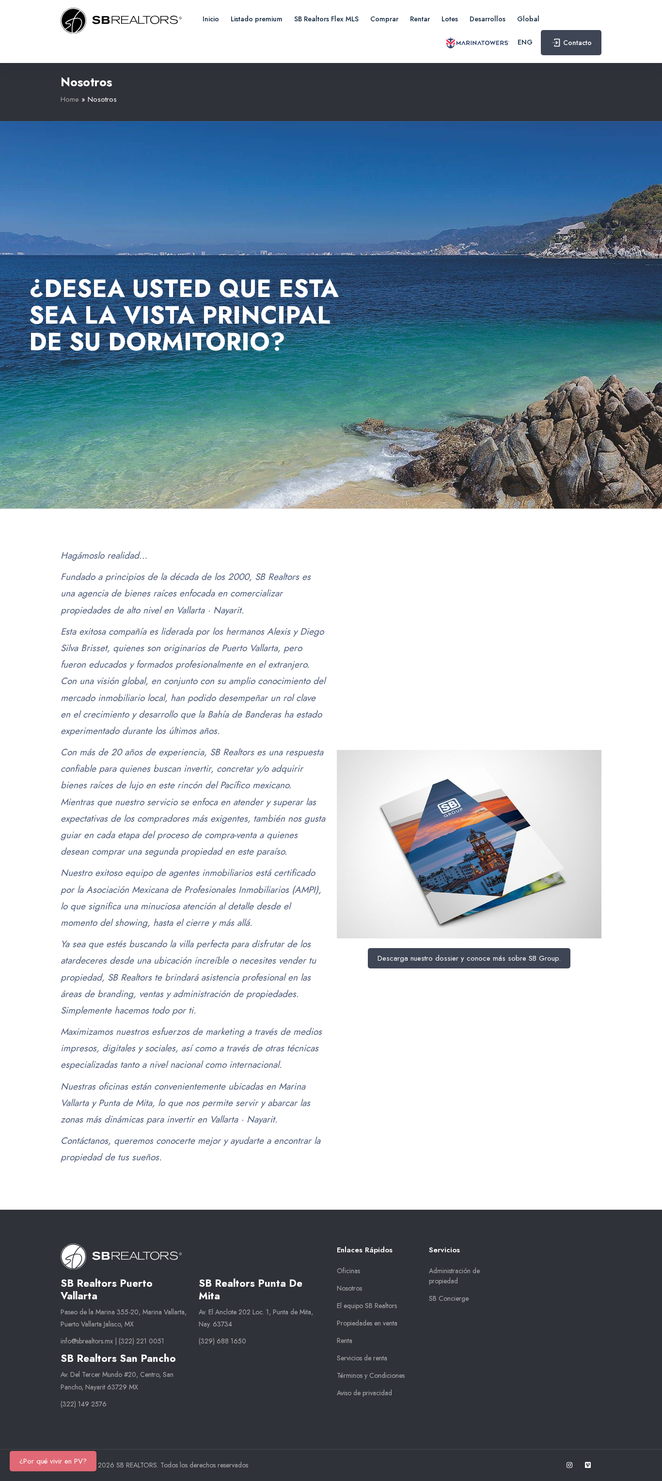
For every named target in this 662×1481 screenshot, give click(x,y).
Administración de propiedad (454, 1276)
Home (70, 99)
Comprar (384, 19)
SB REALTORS (136, 1465)
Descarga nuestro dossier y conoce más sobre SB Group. (469, 958)
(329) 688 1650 (222, 1341)
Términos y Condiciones (371, 1375)
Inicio (211, 19)
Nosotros (349, 1288)
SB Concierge (449, 1298)
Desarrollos (487, 19)
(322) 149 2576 (84, 1404)
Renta (344, 1340)
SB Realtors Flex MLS (326, 19)
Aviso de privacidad (364, 1393)
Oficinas (348, 1271)
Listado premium (257, 19)
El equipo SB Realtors (367, 1305)
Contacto (577, 42)
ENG (525, 42)
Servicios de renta (362, 1358)
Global (528, 19)
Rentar (420, 19)
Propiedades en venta (367, 1323)
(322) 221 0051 (141, 1341)
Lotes (449, 19)
